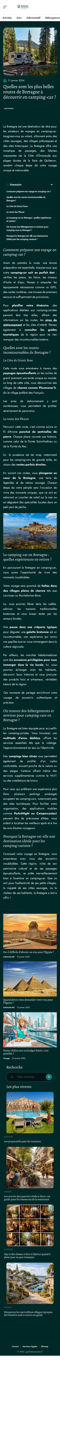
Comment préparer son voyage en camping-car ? (28, 191)
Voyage (6, 1058)
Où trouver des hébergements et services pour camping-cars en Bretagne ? (27, 228)
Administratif (8, 956)
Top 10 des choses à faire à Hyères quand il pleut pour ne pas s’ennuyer (27, 1255)
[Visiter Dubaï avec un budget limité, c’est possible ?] (30, 1029)
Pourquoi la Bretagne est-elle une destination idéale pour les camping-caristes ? (27, 237)
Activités (8, 108)
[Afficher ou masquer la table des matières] (38, 185)
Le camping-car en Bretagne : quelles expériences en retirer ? (28, 219)
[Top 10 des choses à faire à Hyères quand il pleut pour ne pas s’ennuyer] (30, 1225)
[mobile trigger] (6, 7)
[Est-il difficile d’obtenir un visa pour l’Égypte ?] (30, 931)
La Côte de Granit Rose (17, 206)
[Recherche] (54, 7)
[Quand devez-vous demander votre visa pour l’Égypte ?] (30, 979)
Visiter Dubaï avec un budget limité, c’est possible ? (26, 1052)
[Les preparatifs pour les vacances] (30, 1112)
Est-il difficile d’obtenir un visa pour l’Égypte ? (28, 952)
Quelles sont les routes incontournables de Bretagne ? (25, 199)
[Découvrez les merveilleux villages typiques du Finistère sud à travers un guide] (30, 1283)
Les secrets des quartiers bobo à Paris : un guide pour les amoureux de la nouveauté (27, 1197)
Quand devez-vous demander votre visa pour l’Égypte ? (28, 1001)
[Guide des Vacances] (23, 7)
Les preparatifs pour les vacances (22, 1141)
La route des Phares (15, 211)
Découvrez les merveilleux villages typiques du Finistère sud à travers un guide (28, 1313)
